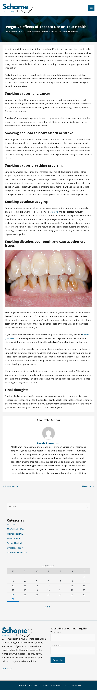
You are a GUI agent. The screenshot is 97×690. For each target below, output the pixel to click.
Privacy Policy (68, 685)
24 (13, 594)
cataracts (53, 211)
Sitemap (78, 685)
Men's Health (33, 31)
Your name (56, 632)
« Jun (47, 606)
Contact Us (7, 668)
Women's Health (49, 31)
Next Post (88, 486)
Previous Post (11, 486)
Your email (56, 645)
